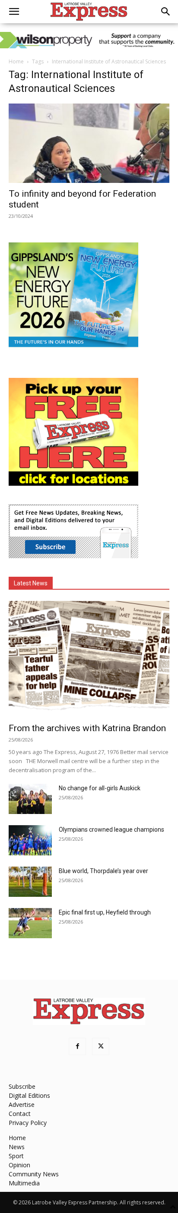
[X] (100, 1046)
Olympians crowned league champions (111, 829)
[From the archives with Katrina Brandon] (89, 659)
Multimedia (24, 1183)
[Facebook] (77, 1046)
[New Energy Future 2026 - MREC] (73, 348)
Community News (34, 1174)
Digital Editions (29, 1095)
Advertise (22, 1104)
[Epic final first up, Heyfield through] (30, 923)
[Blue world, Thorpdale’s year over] (30, 882)
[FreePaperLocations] (73, 483)
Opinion (19, 1165)
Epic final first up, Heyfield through (105, 912)
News (17, 1147)
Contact (20, 1113)
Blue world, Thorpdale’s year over (103, 870)
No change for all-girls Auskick (99, 788)
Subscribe (22, 1086)
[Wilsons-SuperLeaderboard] (89, 40)
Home (16, 61)
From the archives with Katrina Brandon (87, 728)
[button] (14, 11)
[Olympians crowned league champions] (30, 840)
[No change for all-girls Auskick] (30, 799)
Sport (16, 1156)
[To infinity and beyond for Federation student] (89, 143)
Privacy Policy (28, 1123)
